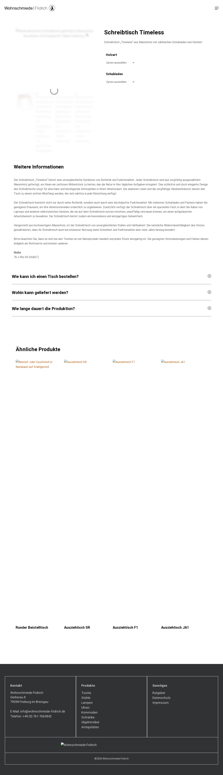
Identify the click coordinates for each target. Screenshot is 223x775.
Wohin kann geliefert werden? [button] (40, 292)
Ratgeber (158, 693)
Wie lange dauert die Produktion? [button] (43, 308)
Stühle (85, 698)
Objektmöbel (90, 722)
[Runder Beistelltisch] (39, 491)
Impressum (160, 702)
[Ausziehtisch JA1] (184, 491)
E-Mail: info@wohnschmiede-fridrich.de (37, 711)
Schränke (88, 717)
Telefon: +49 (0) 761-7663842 (31, 716)
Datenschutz (161, 698)
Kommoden (89, 712)
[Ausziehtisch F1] (136, 491)
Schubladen (114, 74)
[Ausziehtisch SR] (87, 491)
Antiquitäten (90, 727)
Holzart (111, 55)
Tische (86, 693)
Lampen (87, 702)
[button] (217, 8)
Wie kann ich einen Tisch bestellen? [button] (45, 276)
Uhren (85, 707)
